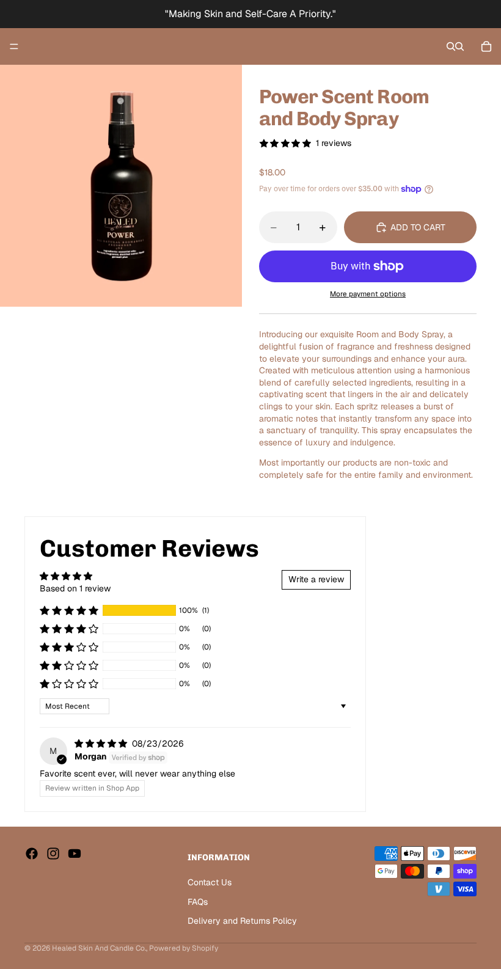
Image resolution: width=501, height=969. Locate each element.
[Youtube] (74, 853)
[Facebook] (31, 853)
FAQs (198, 901)
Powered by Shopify (183, 948)
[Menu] (14, 46)
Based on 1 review (75, 588)
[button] (69, 610)
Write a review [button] (316, 579)
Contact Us (210, 882)
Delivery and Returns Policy (242, 920)
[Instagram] (53, 853)
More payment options (368, 293)
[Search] (450, 46)
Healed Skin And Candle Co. (99, 948)
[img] (102, 743)
